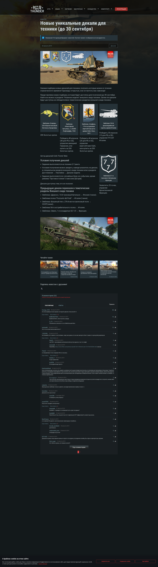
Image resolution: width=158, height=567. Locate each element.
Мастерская (78, 9)
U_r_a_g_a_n (52, 377)
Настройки (145, 561)
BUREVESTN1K (53, 317)
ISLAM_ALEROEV (54, 426)
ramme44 (45, 327)
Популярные (49, 305)
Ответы (61, 305)
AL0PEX (51, 362)
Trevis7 (44, 351)
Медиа (57, 9)
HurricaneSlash (46, 368)
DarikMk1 (52, 413)
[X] (41, 288)
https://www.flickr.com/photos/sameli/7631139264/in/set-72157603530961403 (76, 346)
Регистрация (121, 9)
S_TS (50, 321)
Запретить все (105, 561)
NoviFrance (45, 419)
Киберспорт (105, 9)
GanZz (51, 340)
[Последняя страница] (98, 452)
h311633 (44, 436)
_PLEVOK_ (45, 333)
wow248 (51, 396)
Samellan (44, 391)
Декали (113, 46)
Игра (48, 9)
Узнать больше (42, 564)
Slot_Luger (52, 441)
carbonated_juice (54, 430)
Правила (111, 304)
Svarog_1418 (46, 310)
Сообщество (91, 9)
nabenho (44, 385)
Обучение (68, 9)
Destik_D (51, 358)
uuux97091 (45, 401)
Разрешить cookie (125, 561)
